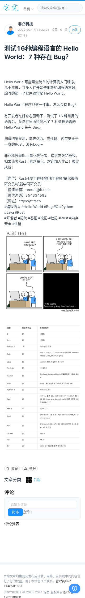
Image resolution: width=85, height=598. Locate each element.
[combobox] (28, 9)
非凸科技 (25, 24)
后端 (37, 480)
